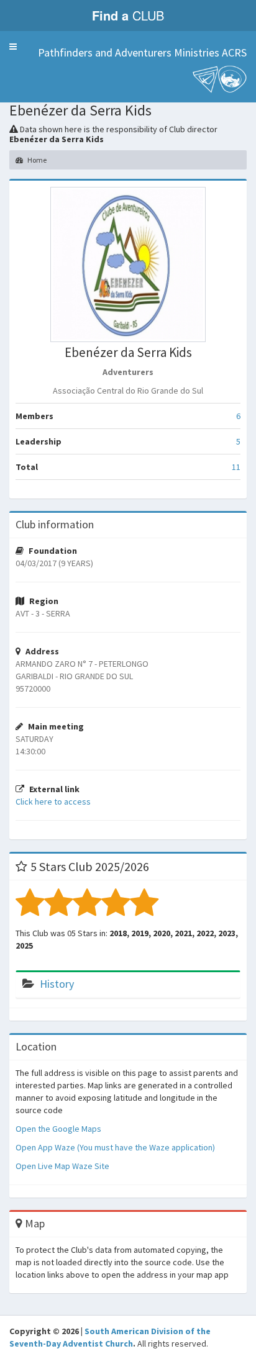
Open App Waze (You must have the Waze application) (115, 1147)
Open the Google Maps (58, 1128)
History (57, 984)
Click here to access (53, 801)
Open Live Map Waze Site (62, 1166)
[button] (13, 46)
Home (36, 160)
